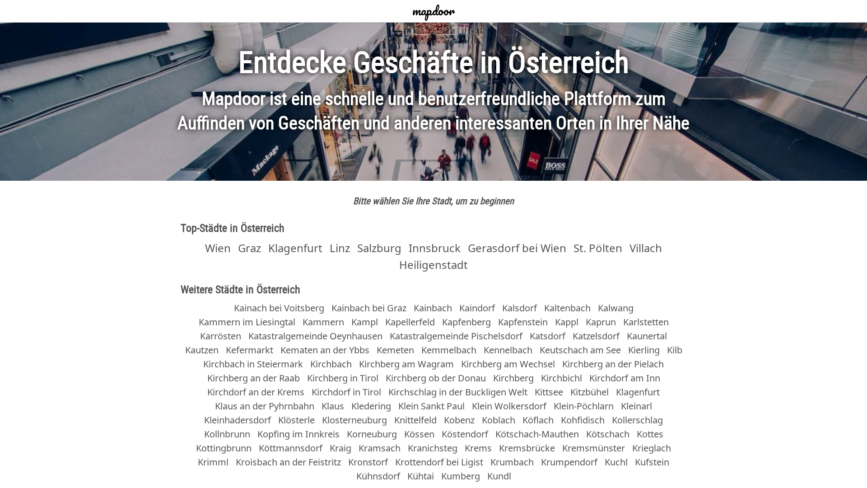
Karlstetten (646, 322)
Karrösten (220, 336)
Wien (218, 247)
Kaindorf (477, 308)
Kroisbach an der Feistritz (288, 462)
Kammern (323, 322)
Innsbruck (435, 247)
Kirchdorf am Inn (624, 378)
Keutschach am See (580, 350)
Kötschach (607, 434)
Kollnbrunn (227, 434)
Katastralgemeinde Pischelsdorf (456, 336)
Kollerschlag (637, 420)
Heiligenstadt (433, 264)
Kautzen (202, 350)
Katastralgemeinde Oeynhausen (315, 336)
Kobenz (459, 420)
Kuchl (616, 462)
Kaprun (601, 322)
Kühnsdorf (378, 476)
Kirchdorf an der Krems (255, 392)
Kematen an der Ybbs (324, 350)
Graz (249, 247)
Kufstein (652, 462)
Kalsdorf (519, 308)
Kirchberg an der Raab (253, 378)
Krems (478, 448)
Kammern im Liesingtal (247, 322)
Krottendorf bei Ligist (439, 462)
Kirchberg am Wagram (406, 364)
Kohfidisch (583, 420)
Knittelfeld (415, 420)
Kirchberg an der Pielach (613, 364)
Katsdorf (547, 336)
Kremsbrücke (527, 448)
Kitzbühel (589, 392)
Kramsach (380, 448)
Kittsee (549, 392)
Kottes (650, 434)
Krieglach (651, 448)
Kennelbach (508, 350)
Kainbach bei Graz (368, 308)
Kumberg (460, 476)
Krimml (213, 462)
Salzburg (379, 247)
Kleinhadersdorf (237, 420)
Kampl (364, 322)
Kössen (419, 434)
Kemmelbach (448, 350)
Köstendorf (465, 434)
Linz (340, 247)
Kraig (340, 448)
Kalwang (616, 308)
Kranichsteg (432, 448)
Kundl (499, 476)
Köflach (538, 420)
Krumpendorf (569, 462)
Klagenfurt (295, 247)
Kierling (644, 350)
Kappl (566, 322)
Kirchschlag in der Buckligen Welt (457, 392)
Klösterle (296, 420)
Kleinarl (636, 406)
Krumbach (512, 462)
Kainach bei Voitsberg (279, 308)
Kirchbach (331, 364)
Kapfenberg (466, 322)
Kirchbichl (561, 378)
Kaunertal (647, 336)
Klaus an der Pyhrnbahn (264, 406)
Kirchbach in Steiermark (253, 364)
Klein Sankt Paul (431, 406)
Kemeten (395, 350)
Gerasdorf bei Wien (517, 247)
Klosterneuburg (354, 420)
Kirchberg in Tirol (342, 378)
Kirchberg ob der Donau (436, 378)
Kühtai (420, 476)
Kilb (674, 350)
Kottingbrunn (224, 448)
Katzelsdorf (596, 336)
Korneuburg (372, 434)
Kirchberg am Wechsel (508, 364)
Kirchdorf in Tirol (346, 392)
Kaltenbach (567, 308)
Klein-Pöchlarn (584, 406)
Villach (645, 247)
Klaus (333, 406)
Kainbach (433, 308)
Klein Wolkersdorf (509, 406)
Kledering (371, 406)
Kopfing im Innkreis (298, 434)
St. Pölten (597, 247)
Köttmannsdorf (290, 448)
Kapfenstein (523, 322)
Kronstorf (368, 462)
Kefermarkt (249, 350)
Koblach (498, 420)
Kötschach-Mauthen (537, 434)
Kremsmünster (593, 448)
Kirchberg (513, 378)
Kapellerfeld (410, 322)
